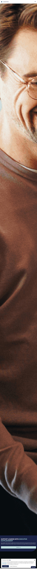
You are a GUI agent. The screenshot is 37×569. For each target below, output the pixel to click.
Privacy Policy (4, 562)
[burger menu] (35, 1)
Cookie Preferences (13, 566)
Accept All (5, 566)
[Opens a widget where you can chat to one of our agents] (33, 567)
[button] (34, 560)
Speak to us (18, 547)
